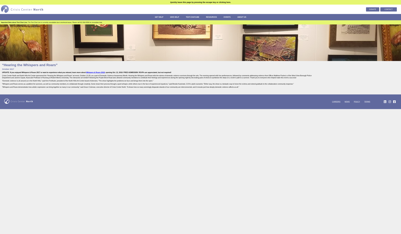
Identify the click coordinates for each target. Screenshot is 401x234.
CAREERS (336, 102)
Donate (372, 9)
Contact (389, 9)
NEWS (347, 102)
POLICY (357, 102)
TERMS (367, 102)
